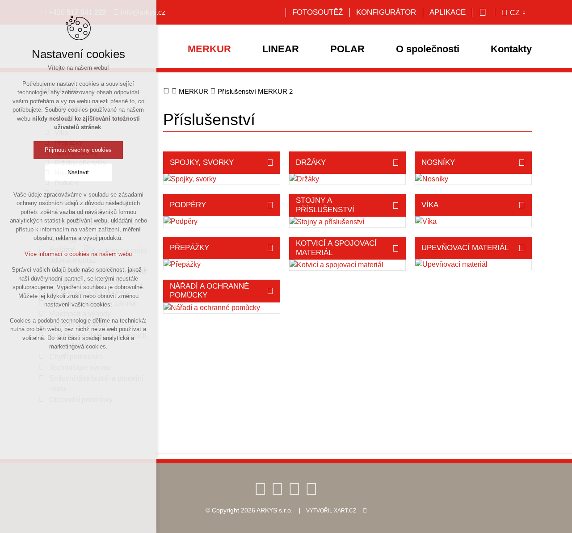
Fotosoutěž (317, 12)
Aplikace (447, 12)
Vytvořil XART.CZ (331, 511)
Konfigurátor (386, 12)
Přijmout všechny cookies (78, 150)
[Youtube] (277, 488)
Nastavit (78, 172)
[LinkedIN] (294, 488)
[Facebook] (260, 488)
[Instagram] (311, 488)
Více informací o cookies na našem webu (78, 254)
